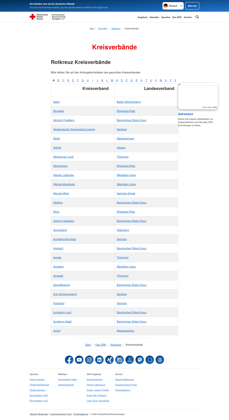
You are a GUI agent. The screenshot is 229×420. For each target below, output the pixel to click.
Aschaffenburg (61, 285)
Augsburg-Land (62, 312)
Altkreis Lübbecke (63, 175)
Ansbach (58, 248)
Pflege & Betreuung (96, 384)
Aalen (56, 102)
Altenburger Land (63, 157)
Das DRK (177, 17)
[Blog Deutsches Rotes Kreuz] (119, 360)
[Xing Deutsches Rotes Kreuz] (109, 360)
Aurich (57, 330)
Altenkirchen (60, 166)
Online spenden (37, 379)
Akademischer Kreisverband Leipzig (74, 129)
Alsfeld (57, 147)
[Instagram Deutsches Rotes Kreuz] (89, 360)
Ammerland (60, 230)
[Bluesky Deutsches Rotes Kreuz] (150, 360)
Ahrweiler (58, 111)
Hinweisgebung (122, 390)
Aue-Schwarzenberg (65, 294)
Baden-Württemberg (129, 102)
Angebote (142, 17)
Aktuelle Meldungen (124, 379)
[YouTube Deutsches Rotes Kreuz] (79, 360)
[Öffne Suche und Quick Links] (197, 17)
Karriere (188, 17)
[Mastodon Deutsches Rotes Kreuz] (139, 360)
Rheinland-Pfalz (126, 111)
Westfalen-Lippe (126, 175)
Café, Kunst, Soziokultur (98, 400)
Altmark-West (61, 193)
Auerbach (58, 303)
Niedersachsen (125, 138)
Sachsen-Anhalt (126, 193)
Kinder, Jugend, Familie (98, 390)
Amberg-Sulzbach (63, 221)
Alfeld (56, 138)
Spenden (165, 17)
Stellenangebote (66, 384)
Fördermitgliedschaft (39, 384)
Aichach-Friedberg (63, 120)
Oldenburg (123, 230)
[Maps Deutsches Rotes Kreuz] (129, 360)
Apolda (57, 257)
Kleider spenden (37, 390)
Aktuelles (154, 17)
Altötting (58, 202)
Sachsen (122, 129)
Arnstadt (58, 276)
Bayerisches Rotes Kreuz (131, 120)
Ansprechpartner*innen (126, 384)
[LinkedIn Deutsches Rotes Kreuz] (99, 360)
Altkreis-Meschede (64, 184)
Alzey (56, 211)
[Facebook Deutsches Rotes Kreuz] (69, 360)
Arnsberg (58, 266)
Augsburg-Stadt (62, 321)
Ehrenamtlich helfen (67, 379)
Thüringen (123, 157)
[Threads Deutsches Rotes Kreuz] (160, 360)
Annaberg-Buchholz (64, 239)
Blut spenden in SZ (39, 400)
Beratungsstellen (95, 379)
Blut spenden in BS (39, 395)
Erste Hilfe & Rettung (97, 395)
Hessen (121, 147)
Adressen (185, 113)
